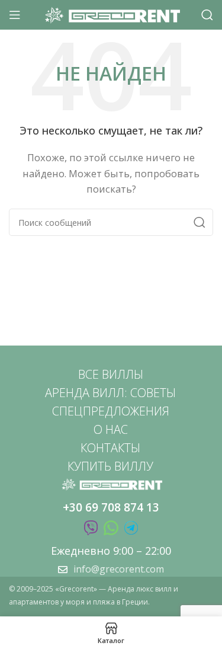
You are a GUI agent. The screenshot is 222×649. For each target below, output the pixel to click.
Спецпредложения (110, 411)
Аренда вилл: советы (110, 393)
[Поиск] (207, 15)
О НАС (111, 429)
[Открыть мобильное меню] (15, 15)
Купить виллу (110, 466)
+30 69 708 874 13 (111, 507)
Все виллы (110, 374)
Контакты (110, 448)
